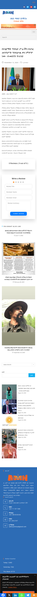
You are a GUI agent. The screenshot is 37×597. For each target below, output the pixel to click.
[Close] (35, 575)
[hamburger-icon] (34, 2)
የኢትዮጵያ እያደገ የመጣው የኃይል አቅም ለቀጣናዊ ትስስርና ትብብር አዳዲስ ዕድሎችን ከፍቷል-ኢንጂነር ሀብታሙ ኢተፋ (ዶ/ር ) (26, 405)
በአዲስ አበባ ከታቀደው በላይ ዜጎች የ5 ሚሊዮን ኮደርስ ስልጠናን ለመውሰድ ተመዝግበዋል (18, 231)
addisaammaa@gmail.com (17, 527)
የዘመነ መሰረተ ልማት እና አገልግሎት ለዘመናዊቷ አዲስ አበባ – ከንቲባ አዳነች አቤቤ (26, 388)
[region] (18, 585)
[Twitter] (28, 7)
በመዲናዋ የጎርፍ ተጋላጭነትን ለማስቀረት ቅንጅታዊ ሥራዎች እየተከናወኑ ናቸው (26, 432)
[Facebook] (24, 7)
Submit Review (18, 214)
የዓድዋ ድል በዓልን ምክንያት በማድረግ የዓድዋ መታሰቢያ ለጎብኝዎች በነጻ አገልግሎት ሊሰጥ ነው (18, 278)
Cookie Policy (12, 587)
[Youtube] (31, 7)
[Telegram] (35, 7)
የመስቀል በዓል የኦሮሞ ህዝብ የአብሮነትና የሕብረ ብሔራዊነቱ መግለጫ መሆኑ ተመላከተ (18, 349)
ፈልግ (3, 372)
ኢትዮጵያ (25, 62)
